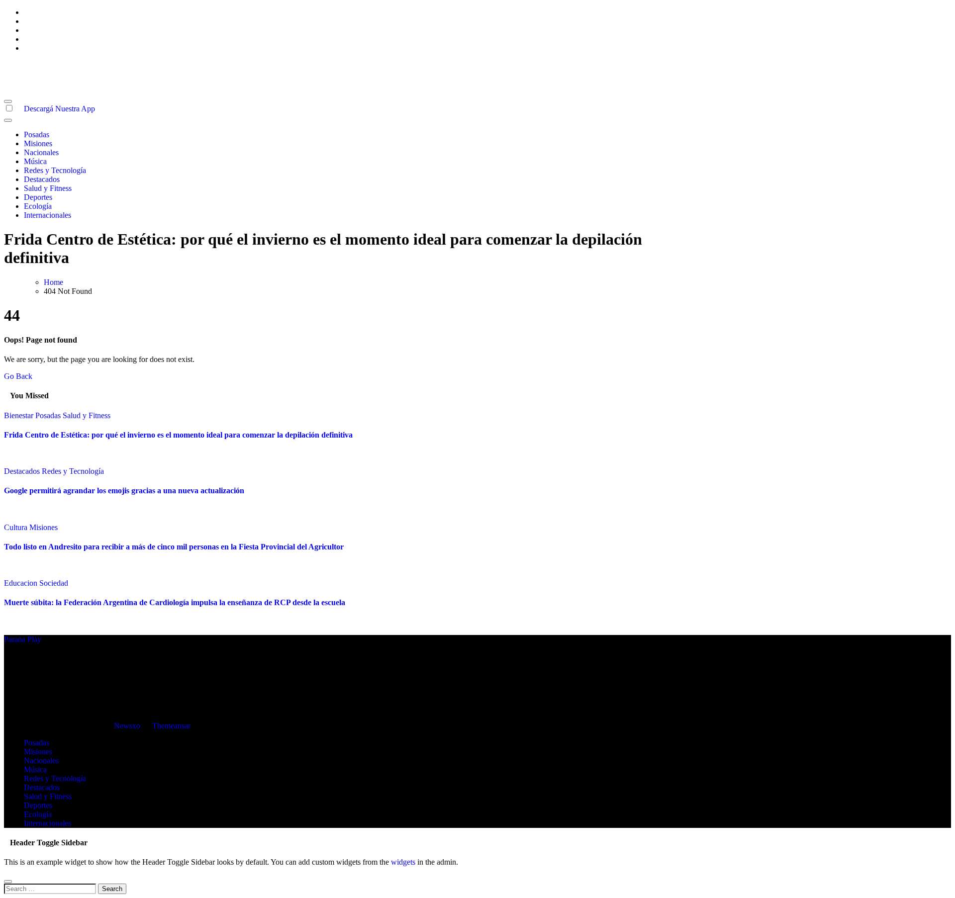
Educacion (21, 583)
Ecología (38, 206)
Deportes (38, 197)
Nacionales (41, 152)
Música (35, 161)
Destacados (42, 179)
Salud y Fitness (48, 188)
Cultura (16, 527)
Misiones (38, 143)
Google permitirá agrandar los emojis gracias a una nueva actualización (124, 490)
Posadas (36, 134)
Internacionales (47, 215)
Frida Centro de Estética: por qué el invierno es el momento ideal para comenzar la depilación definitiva (178, 435)
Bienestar (19, 415)
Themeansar (171, 725)
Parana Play (22, 65)
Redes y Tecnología (55, 170)
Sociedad (53, 583)
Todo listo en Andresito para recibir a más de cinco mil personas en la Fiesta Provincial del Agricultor (174, 546)
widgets (404, 862)
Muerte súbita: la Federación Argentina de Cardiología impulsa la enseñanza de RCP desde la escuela (174, 602)
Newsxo (127, 725)
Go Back (18, 376)
